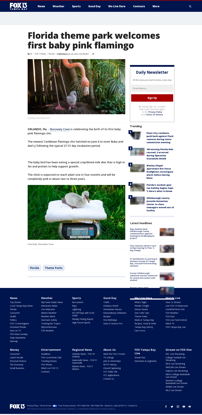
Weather (47, 298)
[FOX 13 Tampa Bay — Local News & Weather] (19, 6)
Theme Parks (53, 268)
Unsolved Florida (18, 327)
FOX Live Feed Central (176, 320)
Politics (13, 320)
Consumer (15, 312)
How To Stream (173, 302)
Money (14, 349)
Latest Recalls (16, 357)
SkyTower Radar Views (52, 302)
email (189, 406)
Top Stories (15, 302)
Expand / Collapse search (190, 6)
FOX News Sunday (19, 334)
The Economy (16, 364)
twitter (172, 406)
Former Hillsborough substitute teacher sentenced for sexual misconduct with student (143, 276)
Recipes (107, 316)
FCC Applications (111, 375)
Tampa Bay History (144, 327)
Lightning (76, 309)
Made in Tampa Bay (144, 320)
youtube (183, 406)
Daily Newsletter (18, 337)
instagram (178, 406)
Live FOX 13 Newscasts (177, 305)
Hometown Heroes (112, 309)
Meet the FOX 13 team (114, 354)
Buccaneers (77, 302)
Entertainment (51, 349)
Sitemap (14, 341)
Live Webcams (48, 309)
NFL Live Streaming (175, 354)
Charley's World (110, 305)
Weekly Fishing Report (82, 319)
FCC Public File (110, 371)
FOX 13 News (40, 54)
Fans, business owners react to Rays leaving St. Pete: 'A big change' (143, 248)
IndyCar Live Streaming (177, 370)
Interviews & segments (146, 361)
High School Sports (81, 322)
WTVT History (110, 364)
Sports (76, 298)
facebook (166, 406)
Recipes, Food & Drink (145, 323)
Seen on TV (15, 330)
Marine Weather (48, 312)
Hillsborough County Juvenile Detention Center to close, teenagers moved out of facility (160, 204)
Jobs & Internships (112, 361)
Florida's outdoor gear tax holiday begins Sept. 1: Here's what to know (160, 188)
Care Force (140, 330)
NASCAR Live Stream (176, 367)
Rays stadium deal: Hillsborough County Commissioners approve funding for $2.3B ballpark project (142, 233)
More (156, 6)
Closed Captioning (112, 368)
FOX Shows (46, 364)
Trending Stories (49, 361)
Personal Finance (18, 361)
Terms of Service (154, 114)
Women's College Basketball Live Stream (177, 382)
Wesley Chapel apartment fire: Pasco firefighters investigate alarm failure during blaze (160, 171)
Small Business (17, 368)
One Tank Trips (142, 312)
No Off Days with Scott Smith (83, 314)
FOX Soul (170, 316)
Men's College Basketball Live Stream (178, 375)
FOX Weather (47, 330)
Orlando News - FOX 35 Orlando (83, 355)
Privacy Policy (155, 112)
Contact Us (108, 378)
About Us (109, 349)
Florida (52, 54)
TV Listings (108, 357)
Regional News (82, 349)
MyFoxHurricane (49, 327)
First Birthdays (110, 320)
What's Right (141, 302)
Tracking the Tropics (51, 323)
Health (13, 316)
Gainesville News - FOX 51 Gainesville (84, 361)
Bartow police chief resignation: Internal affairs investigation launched (143, 290)
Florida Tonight (142, 305)
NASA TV (170, 323)
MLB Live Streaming (175, 363)
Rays (74, 305)
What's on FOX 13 (49, 368)
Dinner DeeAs (141, 309)
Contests (45, 371)
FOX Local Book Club (51, 357)
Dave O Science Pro (112, 323)
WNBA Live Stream (175, 386)
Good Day (109, 298)
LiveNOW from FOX (175, 309)
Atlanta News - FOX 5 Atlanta (82, 367)
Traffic (106, 302)
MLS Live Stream (174, 390)
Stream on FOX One (179, 349)
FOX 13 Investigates (19, 323)
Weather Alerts (48, 316)
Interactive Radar (49, 305)
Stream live (140, 357)
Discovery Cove (60, 129)
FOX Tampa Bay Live (176, 327)
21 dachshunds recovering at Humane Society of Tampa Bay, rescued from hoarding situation (143, 262)
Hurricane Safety (49, 320)
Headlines (45, 354)
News (13, 298)
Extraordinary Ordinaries (114, 312)
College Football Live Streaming (176, 359)
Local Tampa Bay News (21, 305)
